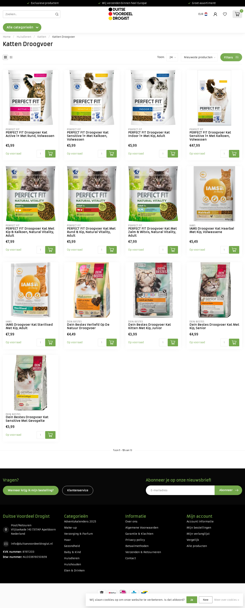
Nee (205, 599)
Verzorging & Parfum (78, 533)
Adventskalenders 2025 (80, 521)
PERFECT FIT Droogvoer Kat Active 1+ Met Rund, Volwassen (30, 134)
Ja (191, 599)
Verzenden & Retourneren (143, 552)
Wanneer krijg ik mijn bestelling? (31, 490)
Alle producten (197, 546)
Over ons (131, 521)
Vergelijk (193, 540)
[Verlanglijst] (225, 14)
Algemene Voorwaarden (141, 527)
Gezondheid (72, 546)
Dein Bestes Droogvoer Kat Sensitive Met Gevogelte (27, 418)
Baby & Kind (72, 552)
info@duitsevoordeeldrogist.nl (32, 543)
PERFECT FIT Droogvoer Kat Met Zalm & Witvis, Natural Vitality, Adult (152, 232)
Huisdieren (24, 36)
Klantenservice (77, 490)
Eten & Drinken (74, 570)
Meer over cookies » (226, 599)
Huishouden (72, 564)
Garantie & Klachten (139, 533)
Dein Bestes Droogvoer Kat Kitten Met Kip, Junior (149, 326)
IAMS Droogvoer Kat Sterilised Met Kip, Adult (29, 326)
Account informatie (200, 521)
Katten (41, 36)
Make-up (70, 527)
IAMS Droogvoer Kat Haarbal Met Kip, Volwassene (211, 230)
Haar (67, 540)
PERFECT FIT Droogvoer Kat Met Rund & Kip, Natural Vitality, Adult (91, 232)
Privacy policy (135, 540)
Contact (130, 558)
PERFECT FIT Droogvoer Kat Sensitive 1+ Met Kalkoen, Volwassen (88, 136)
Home (7, 36)
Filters (229, 57)
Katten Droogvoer (63, 36)
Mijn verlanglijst (198, 533)
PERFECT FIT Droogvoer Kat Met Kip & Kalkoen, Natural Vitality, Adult (30, 232)
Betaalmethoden (137, 546)
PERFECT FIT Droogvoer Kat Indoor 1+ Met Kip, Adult (149, 134)
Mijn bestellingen (199, 527)
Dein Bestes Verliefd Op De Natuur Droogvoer (88, 326)
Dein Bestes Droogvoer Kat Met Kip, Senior (214, 326)
